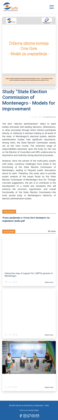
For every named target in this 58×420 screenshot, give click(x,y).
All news (52, 231)
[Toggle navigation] (52, 7)
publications (50, 117)
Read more (48, 282)
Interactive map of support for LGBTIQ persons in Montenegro (29, 274)
